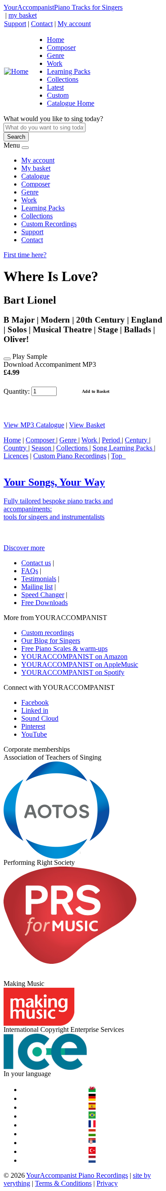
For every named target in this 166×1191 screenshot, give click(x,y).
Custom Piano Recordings (69, 456)
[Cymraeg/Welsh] (92, 1089)
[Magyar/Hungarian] (92, 1134)
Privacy (107, 1183)
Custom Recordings (49, 224)
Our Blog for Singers (50, 640)
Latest (55, 87)
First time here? (25, 255)
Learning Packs (68, 71)
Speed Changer (42, 594)
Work (54, 63)
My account (74, 23)
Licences (16, 456)
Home (55, 39)
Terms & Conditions (63, 1183)
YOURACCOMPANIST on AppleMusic (79, 664)
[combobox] (44, 127)
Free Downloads (44, 602)
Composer (61, 47)
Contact (42, 23)
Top (118, 456)
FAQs (29, 571)
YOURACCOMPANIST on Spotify (72, 672)
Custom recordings (47, 632)
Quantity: (17, 391)
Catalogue (35, 176)
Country (16, 448)
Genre (55, 55)
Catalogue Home (70, 103)
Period (112, 440)
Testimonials (38, 578)
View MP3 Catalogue (34, 425)
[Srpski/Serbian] (92, 1142)
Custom (58, 95)
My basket (35, 168)
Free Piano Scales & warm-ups (64, 648)
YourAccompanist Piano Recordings (77, 1175)
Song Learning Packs (123, 448)
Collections (62, 79)
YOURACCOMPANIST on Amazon (74, 656)
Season (42, 448)
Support (15, 23)
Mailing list (37, 586)
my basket (22, 15)
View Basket (87, 425)
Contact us (36, 563)
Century (137, 440)
